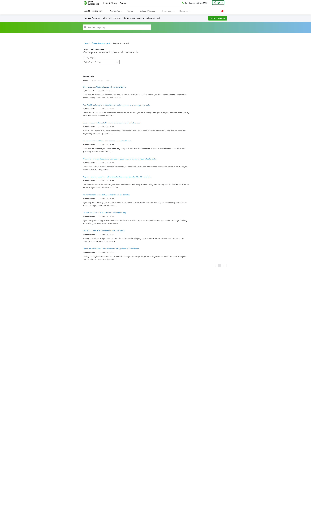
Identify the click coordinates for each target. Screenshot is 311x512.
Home (86, 43)
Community (167, 11)
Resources (184, 11)
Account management (101, 43)
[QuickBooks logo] (91, 3)
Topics (130, 11)
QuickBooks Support (93, 11)
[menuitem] (94, 10)
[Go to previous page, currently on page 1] (215, 265)
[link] (136, 92)
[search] (85, 27)
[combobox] (117, 27)
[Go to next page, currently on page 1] (226, 265)
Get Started (115, 11)
